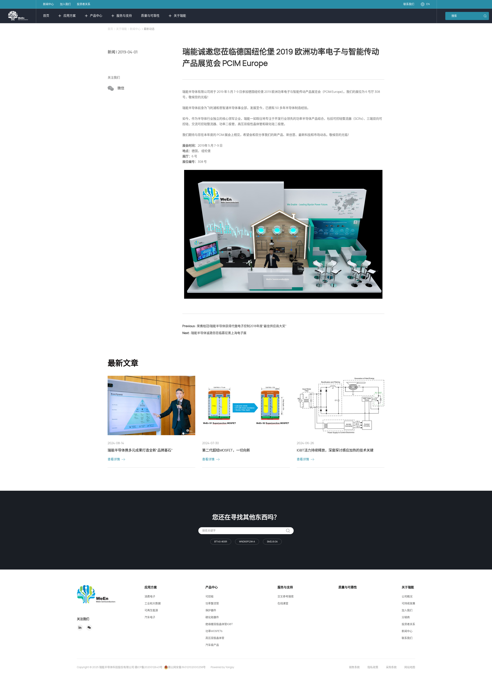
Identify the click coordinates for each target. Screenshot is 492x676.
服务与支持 (124, 15)
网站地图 (409, 667)
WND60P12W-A (247, 541)
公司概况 (407, 596)
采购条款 (391, 667)
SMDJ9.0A (272, 541)
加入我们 (65, 4)
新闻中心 (48, 4)
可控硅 (209, 596)
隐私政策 (372, 667)
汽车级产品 (212, 645)
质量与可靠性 (150, 15)
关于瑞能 (180, 15)
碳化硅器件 (212, 617)
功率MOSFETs (213, 631)
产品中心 (96, 15)
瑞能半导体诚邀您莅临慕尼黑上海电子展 (214, 333)
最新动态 (149, 29)
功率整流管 (212, 603)
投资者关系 (83, 4)
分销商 (406, 617)
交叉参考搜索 (286, 596)
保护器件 (210, 610)
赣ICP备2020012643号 (148, 667)
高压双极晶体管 (214, 638)
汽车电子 (150, 617)
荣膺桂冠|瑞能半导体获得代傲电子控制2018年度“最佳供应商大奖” (234, 326)
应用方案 (69, 15)
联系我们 (408, 4)
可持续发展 (408, 603)
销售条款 (354, 667)
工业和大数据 (153, 603)
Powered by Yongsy (222, 667)
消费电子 (150, 596)
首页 (46, 15)
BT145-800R (220, 541)
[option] (151, 422)
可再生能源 (151, 610)
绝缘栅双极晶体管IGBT (219, 624)
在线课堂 (283, 603)
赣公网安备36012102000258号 (187, 667)
